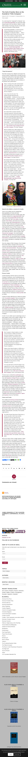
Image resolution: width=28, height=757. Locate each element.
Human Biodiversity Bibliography (9, 624)
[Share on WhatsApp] (8, 468)
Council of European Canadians (9, 613)
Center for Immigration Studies (9, 610)
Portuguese (18, 592)
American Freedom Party (7, 600)
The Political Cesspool (7, 645)
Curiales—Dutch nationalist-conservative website (13, 617)
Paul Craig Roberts (6, 632)
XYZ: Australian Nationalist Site (9, 654)
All (2, 590)
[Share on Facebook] (3, 468)
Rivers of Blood (5, 639)
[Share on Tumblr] (16, 468)
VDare (3, 652)
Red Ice (4, 635)
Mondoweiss (5, 628)
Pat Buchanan (5, 630)
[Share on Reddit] (22, 468)
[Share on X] (6, 468)
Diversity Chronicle (6, 621)
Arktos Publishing (6, 606)
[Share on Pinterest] (11, 468)
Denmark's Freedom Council (8, 619)
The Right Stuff (5, 648)
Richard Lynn (5, 637)
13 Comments (12, 16)
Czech (6, 590)
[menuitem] (21, 5)
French (16, 590)
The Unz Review (6, 650)
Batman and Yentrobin (17, 206)
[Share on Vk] (19, 468)
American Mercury (6, 602)
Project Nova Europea (7, 634)
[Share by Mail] (24, 468)
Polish (12, 592)
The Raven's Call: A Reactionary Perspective (12, 646)
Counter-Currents (6, 615)
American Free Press (7, 598)
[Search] (21, 5)
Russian (4, 594)
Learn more (17, 754)
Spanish (10, 594)
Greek (3, 592)
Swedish (15, 594)
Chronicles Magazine (6, 611)
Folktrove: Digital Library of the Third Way (11, 622)
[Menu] (24, 5)
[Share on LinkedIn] (14, 468)
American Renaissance (7, 604)
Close (10, 754)
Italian (8, 592)
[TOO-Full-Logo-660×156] (11, 5)
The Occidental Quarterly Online (9, 643)
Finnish (11, 590)
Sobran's (4, 641)
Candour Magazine (6, 608)
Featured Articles (19, 16)
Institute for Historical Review (8, 626)
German (21, 590)
